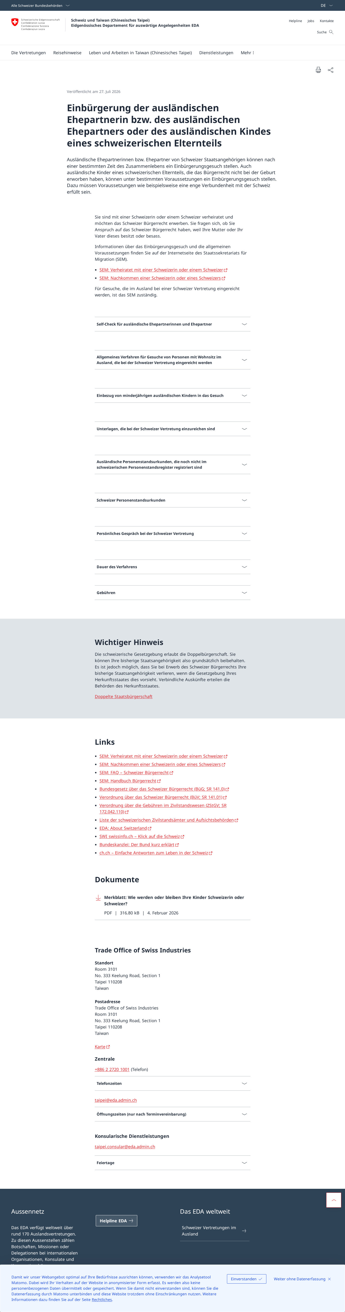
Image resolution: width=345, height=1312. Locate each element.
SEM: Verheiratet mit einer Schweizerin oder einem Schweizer (161, 269)
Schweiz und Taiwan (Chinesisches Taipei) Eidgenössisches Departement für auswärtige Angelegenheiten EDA (135, 23)
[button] (29, 52)
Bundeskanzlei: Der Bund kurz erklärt (137, 844)
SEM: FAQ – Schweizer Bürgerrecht (134, 772)
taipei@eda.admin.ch (116, 1100)
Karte (100, 1046)
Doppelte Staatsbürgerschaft (124, 696)
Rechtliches (102, 1299)
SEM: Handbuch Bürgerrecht (128, 780)
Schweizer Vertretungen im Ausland (209, 1231)
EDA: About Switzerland (123, 828)
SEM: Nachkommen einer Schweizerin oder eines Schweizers (160, 278)
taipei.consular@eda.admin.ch (125, 1146)
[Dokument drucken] (318, 69)
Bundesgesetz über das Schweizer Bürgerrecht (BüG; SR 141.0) (162, 789)
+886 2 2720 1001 (112, 1069)
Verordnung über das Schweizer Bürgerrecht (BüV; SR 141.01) (161, 797)
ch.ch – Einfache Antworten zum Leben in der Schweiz (154, 852)
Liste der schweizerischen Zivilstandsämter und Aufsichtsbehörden (167, 820)
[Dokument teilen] (330, 70)
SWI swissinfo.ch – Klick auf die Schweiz (140, 836)
